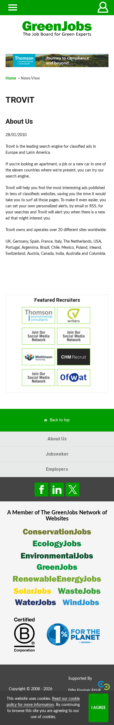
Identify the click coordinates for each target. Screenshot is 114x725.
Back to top (60, 420)
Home (11, 78)
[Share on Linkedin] (57, 489)
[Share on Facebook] (41, 489)
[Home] (57, 29)
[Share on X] (72, 489)
